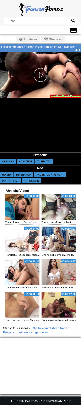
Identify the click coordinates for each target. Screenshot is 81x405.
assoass (8, 161)
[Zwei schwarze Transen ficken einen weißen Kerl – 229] (59, 305)
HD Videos (25, 161)
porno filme (10, 180)
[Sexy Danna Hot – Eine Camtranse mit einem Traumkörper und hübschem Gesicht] (59, 272)
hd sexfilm (23, 174)
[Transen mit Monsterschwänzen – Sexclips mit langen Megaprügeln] (59, 207)
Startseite (9, 328)
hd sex (6, 174)
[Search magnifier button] (73, 20)
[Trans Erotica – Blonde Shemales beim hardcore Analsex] (22, 305)
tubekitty (44, 161)
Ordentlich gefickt (50, 174)
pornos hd (31, 180)
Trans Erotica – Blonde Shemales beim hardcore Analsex (35, 320)
